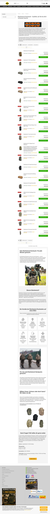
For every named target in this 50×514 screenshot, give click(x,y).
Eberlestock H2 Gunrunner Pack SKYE (30, 229)
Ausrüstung (5, 6)
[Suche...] (27, 3)
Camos (14, 6)
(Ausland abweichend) (34, 53)
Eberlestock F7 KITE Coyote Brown (29, 60)
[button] (19, 45)
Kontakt (3, 479)
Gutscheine (3, 477)
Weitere (46, 6)
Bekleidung (10, 6)
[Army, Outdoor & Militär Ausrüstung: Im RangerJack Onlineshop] (7, 3)
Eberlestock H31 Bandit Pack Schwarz (30, 164)
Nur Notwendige (43, 509)
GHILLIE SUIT (24, 6)
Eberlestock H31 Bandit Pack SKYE (30, 183)
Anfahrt (3, 474)
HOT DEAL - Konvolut (36, 6)
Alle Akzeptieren (43, 507)
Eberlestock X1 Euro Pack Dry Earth (30, 134)
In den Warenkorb (43, 66)
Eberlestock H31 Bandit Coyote (29, 50)
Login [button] (42, 0)
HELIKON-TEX (29, 6)
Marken (42, 6)
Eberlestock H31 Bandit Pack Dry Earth (30, 201)
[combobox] (25, 45)
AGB (2, 482)
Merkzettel (46, 0)
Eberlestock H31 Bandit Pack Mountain (30, 155)
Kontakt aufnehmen (33, 458)
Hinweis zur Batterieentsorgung (6, 472)
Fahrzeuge (19, 6)
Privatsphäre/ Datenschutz (5, 469)
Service (3, 484)
